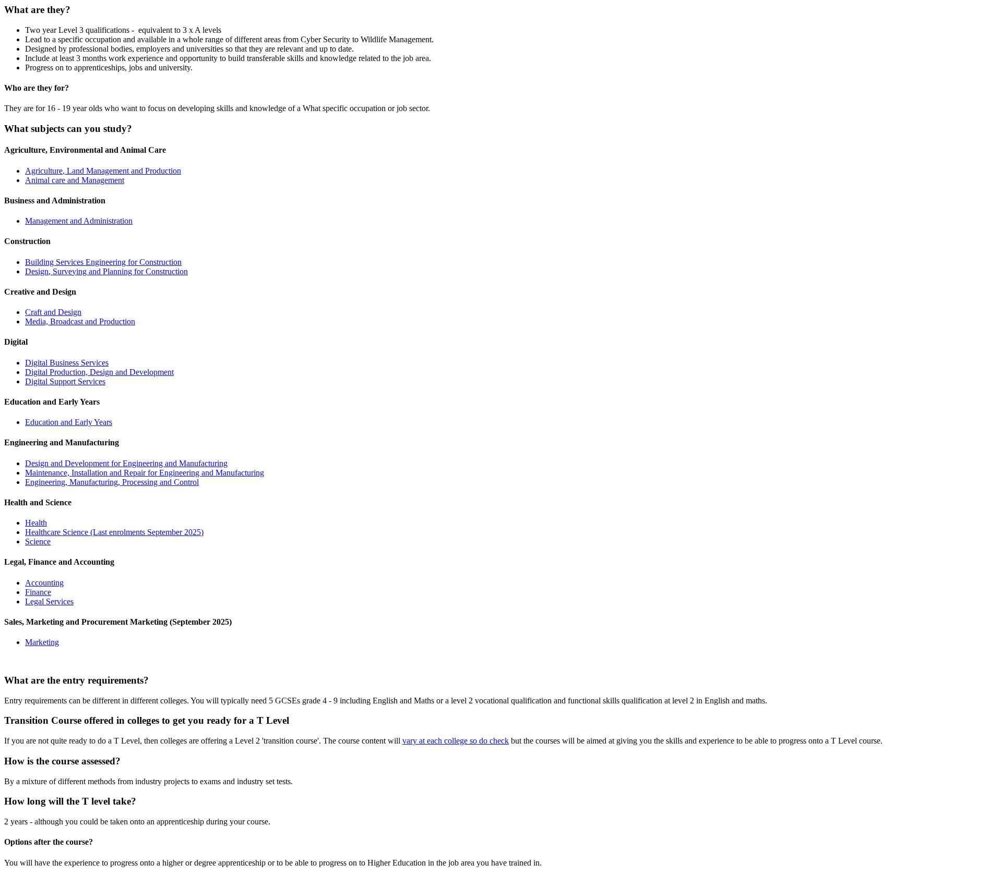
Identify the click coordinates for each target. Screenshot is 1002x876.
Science (38, 541)
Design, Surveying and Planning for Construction (106, 271)
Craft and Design (53, 312)
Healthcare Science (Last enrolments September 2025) (114, 532)
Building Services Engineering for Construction (103, 262)
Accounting (44, 582)
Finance (38, 592)
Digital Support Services (65, 381)
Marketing (42, 642)
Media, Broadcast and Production (80, 321)
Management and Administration (79, 220)
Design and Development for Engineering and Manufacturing (126, 463)
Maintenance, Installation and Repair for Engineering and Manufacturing (144, 472)
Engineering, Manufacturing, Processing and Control (112, 482)
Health (36, 522)
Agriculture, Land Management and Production (103, 170)
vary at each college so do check (455, 740)
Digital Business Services (67, 362)
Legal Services (49, 601)
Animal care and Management (74, 180)
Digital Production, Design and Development (99, 372)
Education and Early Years (68, 422)
